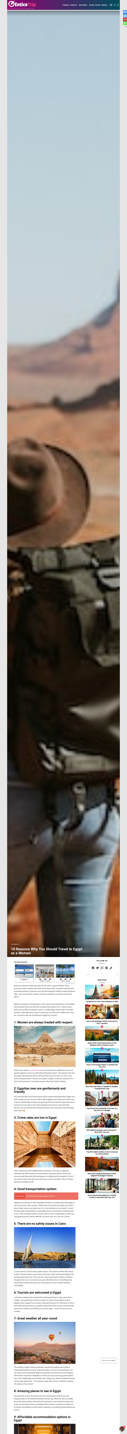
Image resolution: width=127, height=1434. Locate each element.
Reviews (83, 5)
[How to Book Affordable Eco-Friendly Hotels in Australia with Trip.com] (102, 1186)
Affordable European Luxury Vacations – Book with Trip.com (102, 1131)
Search (117, 975)
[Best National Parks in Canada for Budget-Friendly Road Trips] (102, 1077)
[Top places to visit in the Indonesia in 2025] (102, 992)
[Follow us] (115, 5)
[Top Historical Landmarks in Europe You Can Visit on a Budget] (102, 1099)
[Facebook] (125, 12)
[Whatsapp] (125, 23)
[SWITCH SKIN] (118, 5)
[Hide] (126, 27)
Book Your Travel (98, 5)
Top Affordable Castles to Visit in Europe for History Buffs (102, 1153)
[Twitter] (125, 16)
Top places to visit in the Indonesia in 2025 (102, 1001)
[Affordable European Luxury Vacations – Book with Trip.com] (102, 1120)
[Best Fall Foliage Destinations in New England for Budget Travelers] (102, 1164)
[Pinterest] (125, 19)
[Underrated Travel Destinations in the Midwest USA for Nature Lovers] (102, 1033)
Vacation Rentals (70, 983)
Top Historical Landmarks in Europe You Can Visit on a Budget (102, 1109)
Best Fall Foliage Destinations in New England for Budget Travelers (102, 1175)
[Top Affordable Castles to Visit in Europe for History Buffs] (102, 1142)
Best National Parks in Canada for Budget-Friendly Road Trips (102, 1087)
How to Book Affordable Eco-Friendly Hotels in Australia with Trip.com (102, 1196)
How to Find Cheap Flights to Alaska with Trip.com (102, 1066)
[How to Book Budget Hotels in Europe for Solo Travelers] (102, 1012)
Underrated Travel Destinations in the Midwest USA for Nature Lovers (102, 1044)
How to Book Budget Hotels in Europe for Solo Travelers (102, 1022)
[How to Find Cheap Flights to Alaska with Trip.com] (102, 1055)
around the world (35, 1070)
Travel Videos (69, 5)
